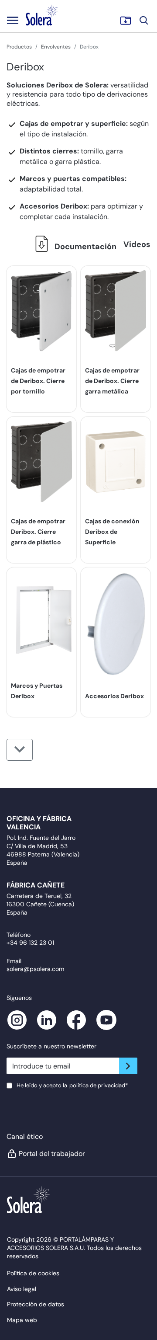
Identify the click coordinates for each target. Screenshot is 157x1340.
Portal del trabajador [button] (52, 1153)
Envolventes (56, 46)
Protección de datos (35, 1304)
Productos (19, 46)
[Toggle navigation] (13, 20)
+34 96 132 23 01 (30, 943)
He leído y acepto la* (72, 1085)
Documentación (84, 246)
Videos (136, 244)
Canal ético (25, 1136)
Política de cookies (33, 1273)
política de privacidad (97, 1085)
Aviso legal (21, 1289)
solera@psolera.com (35, 969)
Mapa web (22, 1320)
